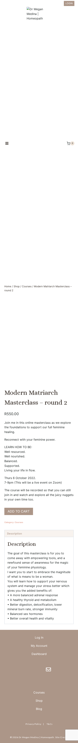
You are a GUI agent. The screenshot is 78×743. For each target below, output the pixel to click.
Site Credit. (61, 737)
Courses (19, 522)
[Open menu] (7, 143)
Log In (39, 637)
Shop (39, 700)
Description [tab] (14, 533)
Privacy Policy (33, 724)
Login (69, 3)
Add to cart (19, 511)
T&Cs (50, 724)
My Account (39, 645)
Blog (39, 709)
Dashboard (39, 654)
